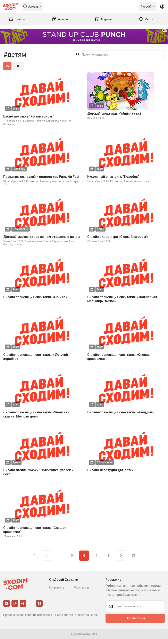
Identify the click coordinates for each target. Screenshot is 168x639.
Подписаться (135, 618)
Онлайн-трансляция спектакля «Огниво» (35, 297)
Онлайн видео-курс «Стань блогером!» (117, 237)
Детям (100, 229)
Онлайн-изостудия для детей (110, 470)
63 (133, 555)
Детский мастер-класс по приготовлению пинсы (41, 237)
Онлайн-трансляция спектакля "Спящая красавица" (34, 530)
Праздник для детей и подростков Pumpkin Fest (41, 177)
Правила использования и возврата (27, 615)
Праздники (19, 169)
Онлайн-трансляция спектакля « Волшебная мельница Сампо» (122, 299)
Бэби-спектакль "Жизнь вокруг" (28, 116)
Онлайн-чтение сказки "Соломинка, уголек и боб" (38, 472)
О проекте (57, 587)
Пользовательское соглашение (76, 615)
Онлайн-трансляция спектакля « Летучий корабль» (35, 357)
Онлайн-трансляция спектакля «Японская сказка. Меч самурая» (36, 414)
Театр (16, 108)
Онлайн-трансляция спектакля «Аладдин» (120, 412)
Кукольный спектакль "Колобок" (113, 177)
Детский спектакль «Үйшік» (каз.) (114, 113)
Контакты (81, 587)
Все (7, 66)
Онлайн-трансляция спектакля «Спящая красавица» (119, 357)
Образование (20, 229)
